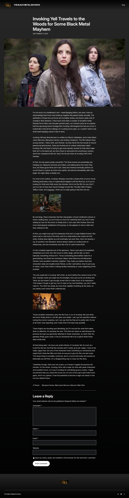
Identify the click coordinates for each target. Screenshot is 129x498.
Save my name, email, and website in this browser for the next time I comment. (65, 458)
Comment (37, 406)
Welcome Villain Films (77, 385)
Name (36, 429)
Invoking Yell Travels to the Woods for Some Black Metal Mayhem (61, 24)
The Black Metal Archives (27, 5)
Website (36, 448)
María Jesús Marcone (62, 385)
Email (35, 438)
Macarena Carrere (48, 385)
